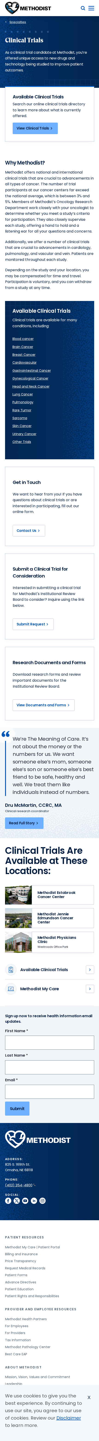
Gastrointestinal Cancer (31, 370)
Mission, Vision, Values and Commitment (37, 1377)
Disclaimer (68, 1418)
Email (20, 1080)
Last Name (25, 1055)
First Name (25, 1031)
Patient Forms (16, 1275)
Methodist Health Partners (26, 1319)
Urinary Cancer (24, 434)
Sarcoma (19, 418)
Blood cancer (23, 338)
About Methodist (23, 1367)
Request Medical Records (25, 1268)
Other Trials (21, 441)
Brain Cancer (22, 347)
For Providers (15, 1333)
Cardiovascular (24, 362)
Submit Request (31, 624)
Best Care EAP (16, 1354)
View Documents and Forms (41, 705)
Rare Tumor (21, 410)
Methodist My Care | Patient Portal (32, 1247)
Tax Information (18, 1340)
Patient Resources (24, 1237)
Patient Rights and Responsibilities (32, 1296)
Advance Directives (20, 1282)
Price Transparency (20, 1261)
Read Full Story (22, 823)
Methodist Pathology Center (27, 1347)
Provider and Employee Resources (41, 1309)
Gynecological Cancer (30, 378)
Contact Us (26, 530)
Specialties (17, 22)
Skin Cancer (22, 426)
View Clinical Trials (33, 128)
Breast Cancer (23, 354)
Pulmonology (22, 402)
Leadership (13, 1384)
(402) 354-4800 (18, 1185)
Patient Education (19, 1289)
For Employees (16, 1326)
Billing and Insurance (21, 1254)
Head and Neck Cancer (31, 386)
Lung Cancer (22, 394)
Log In (90, 989)
